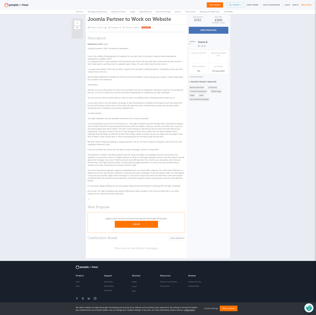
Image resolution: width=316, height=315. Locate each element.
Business (178, 12)
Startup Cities (164, 286)
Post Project (214, 5)
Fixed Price (218, 17)
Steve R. (203, 42)
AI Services (79, 12)
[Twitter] (83, 299)
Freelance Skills (193, 286)
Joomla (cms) (213, 87)
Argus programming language (199, 99)
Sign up (295, 5)
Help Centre (108, 290)
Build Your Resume (271, 5)
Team (78, 286)
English (192, 95)
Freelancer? (306, 5)
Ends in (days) (198, 17)
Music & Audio (190, 12)
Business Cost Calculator (168, 282)
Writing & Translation (118, 12)
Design (132, 12)
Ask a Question (177, 238)
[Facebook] (77, 299)
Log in (287, 5)
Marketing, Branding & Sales (209, 12)
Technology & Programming (97, 12)
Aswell (201, 95)
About (78, 282)
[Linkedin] (89, 299)
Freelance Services (194, 282)
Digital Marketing (145, 12)
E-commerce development (198, 91)
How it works (252, 5)
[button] (235, 5)
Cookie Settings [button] (211, 308)
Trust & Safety (109, 286)
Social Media (228, 12)
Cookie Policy (189, 310)
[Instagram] (95, 299)
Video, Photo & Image (163, 12)
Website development (197, 87)
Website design (216, 91)
